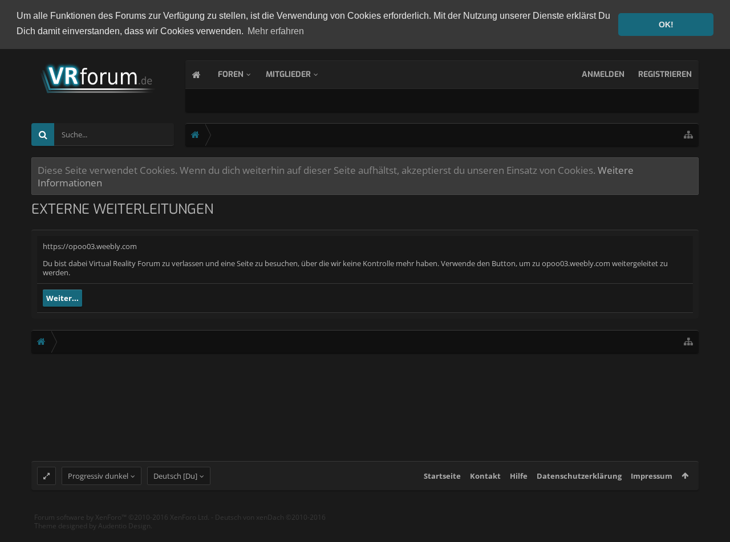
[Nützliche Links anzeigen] (688, 135)
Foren (231, 74)
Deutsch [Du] (175, 476)
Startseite (442, 476)
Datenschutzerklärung (579, 476)
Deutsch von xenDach (270, 517)
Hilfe (519, 476)
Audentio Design (124, 526)
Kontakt (485, 476)
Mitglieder (288, 74)
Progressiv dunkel (98, 476)
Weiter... (62, 298)
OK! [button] (666, 24)
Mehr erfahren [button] (276, 31)
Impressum (651, 476)
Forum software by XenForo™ (121, 517)
